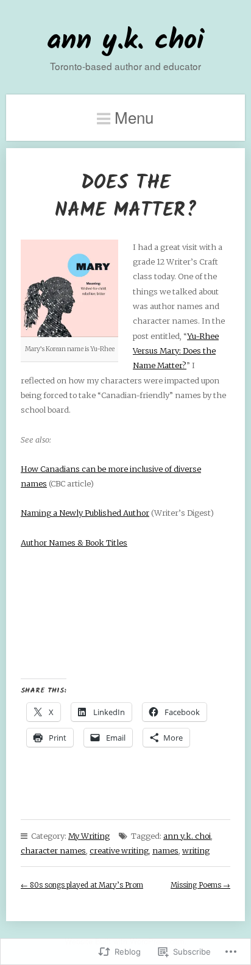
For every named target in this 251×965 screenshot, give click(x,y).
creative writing (119, 850)
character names (53, 850)
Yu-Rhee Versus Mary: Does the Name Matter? (176, 351)
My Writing (89, 836)
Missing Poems (200, 885)
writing (196, 850)
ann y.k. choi (125, 41)
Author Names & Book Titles (74, 542)
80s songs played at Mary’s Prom (82, 885)
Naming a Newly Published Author (85, 513)
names (165, 850)
